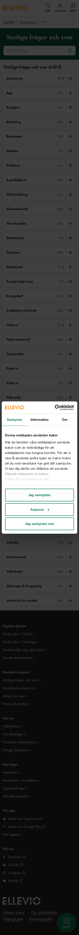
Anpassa (37, 509)
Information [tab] (39, 419)
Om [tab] (64, 419)
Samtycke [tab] (14, 419)
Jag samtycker (39, 495)
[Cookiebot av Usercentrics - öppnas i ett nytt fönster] (56, 407)
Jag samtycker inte (39, 524)
